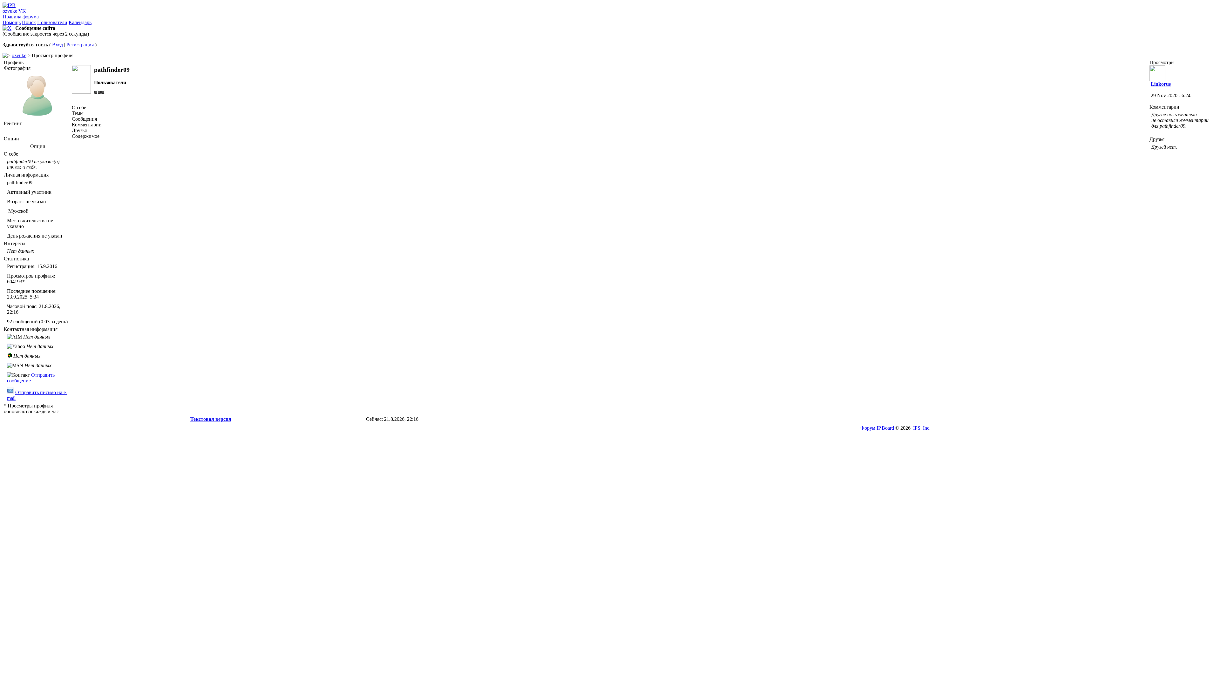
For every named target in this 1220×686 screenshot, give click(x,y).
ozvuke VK (14, 11)
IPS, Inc (921, 428)
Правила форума (21, 16)
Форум (867, 428)
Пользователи (52, 22)
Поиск (29, 22)
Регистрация (80, 44)
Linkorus (1161, 84)
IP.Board (885, 428)
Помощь (12, 22)
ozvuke (19, 55)
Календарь (80, 22)
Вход (57, 44)
